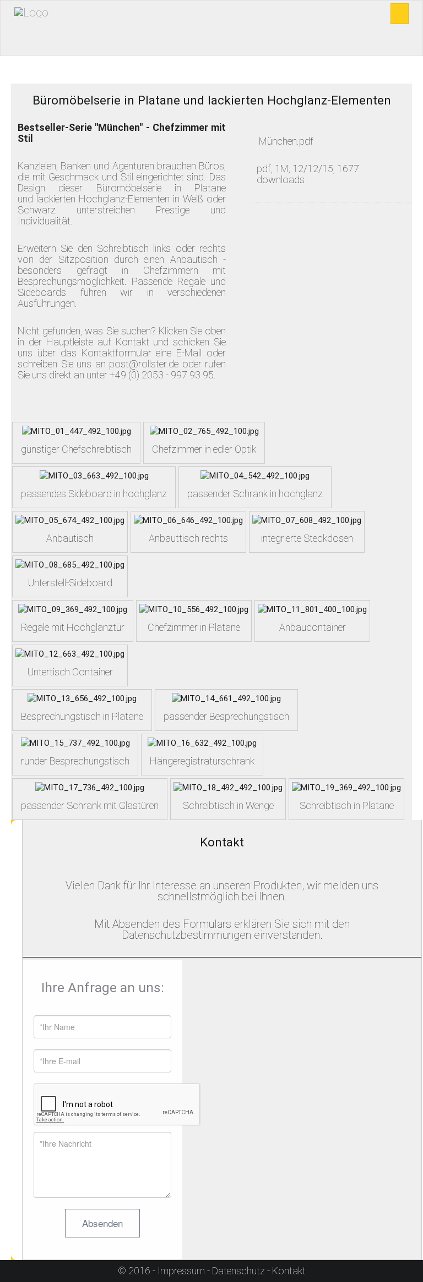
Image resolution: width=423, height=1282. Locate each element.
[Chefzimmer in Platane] (193, 609)
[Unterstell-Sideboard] (69, 564)
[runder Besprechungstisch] (75, 742)
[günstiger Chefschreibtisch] (76, 431)
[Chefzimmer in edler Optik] (204, 431)
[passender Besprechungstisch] (226, 698)
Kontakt (289, 1271)
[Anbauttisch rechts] (188, 520)
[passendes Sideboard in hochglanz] (94, 475)
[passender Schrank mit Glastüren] (89, 787)
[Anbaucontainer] (312, 609)
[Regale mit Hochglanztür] (72, 609)
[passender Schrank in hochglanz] (255, 475)
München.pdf (286, 141)
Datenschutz (238, 1271)
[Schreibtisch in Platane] (346, 787)
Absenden (102, 1223)
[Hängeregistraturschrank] (202, 742)
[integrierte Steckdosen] (306, 520)
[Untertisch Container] (69, 653)
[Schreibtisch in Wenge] (228, 787)
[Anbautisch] (69, 520)
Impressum (181, 1271)
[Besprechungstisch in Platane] (82, 698)
